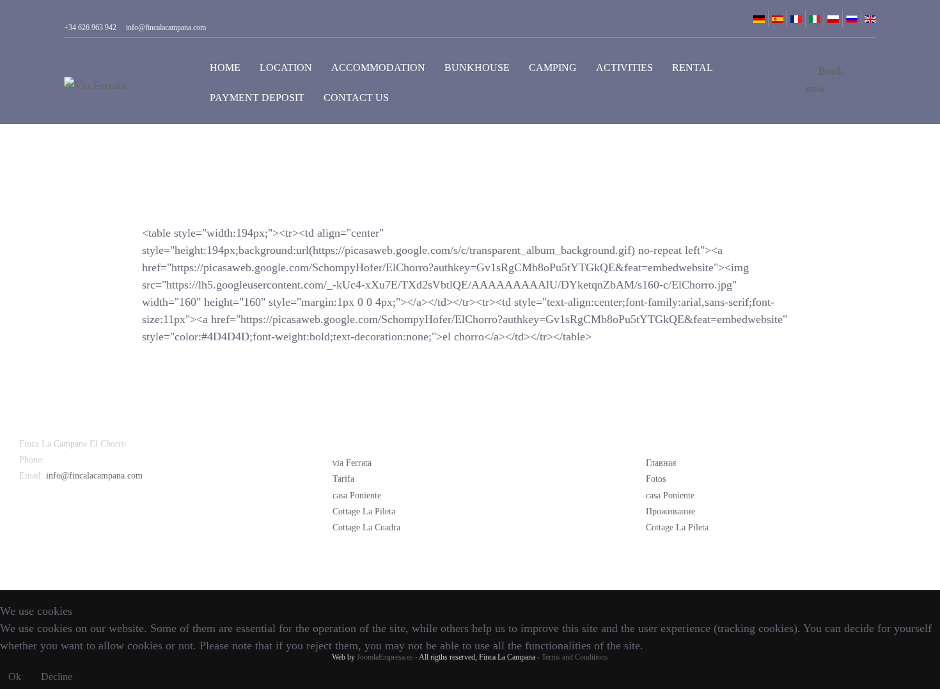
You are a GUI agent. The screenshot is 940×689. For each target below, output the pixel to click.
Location (286, 67)
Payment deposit (257, 97)
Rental (692, 67)
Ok (14, 676)
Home (225, 67)
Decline (56, 676)
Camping (553, 67)
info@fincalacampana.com (94, 475)
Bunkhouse (477, 67)
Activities (624, 67)
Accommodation (378, 67)
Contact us (356, 97)
